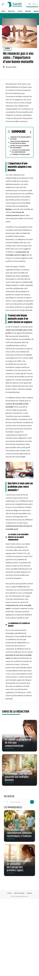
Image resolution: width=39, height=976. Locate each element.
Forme (7, 48)
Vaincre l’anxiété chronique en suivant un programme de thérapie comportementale (19, 741)
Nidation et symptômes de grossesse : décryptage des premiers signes (19, 866)
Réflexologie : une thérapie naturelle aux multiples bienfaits (18, 777)
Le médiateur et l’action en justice (21, 154)
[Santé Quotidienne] (14, 4)
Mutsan (9, 209)
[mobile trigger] (3, 4)
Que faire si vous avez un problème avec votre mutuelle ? (19, 147)
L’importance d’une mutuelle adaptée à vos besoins (20, 138)
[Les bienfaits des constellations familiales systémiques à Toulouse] (19, 826)
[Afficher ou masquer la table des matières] (28, 132)
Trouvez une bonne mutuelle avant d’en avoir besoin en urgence (19, 142)
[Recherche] (29, 4)
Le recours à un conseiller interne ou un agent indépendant (21, 151)
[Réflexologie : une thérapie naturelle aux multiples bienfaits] (19, 770)
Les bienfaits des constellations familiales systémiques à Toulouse (19, 833)
